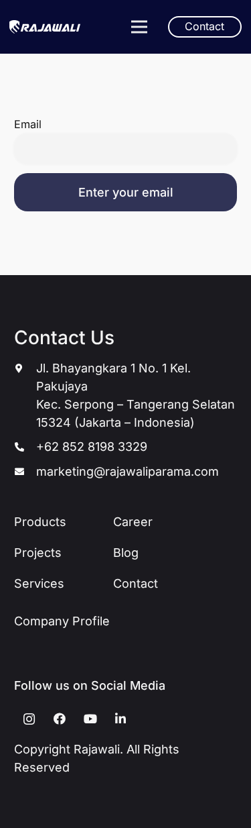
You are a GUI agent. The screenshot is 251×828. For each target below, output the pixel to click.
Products (40, 522)
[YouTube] (90, 719)
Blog (126, 553)
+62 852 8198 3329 (91, 446)
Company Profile (62, 621)
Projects (38, 553)
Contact (135, 583)
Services (39, 583)
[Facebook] (60, 719)
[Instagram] (29, 719)
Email (27, 124)
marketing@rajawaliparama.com (127, 471)
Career (133, 522)
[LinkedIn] (121, 719)
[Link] (44, 27)
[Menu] (139, 27)
